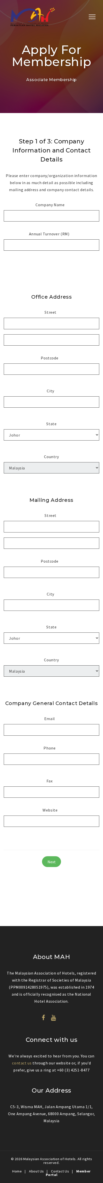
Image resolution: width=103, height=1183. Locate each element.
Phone (51, 747)
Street (51, 312)
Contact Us (60, 1171)
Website (51, 810)
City (51, 390)
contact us (22, 1062)
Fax (51, 780)
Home (17, 1171)
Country (51, 456)
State (51, 423)
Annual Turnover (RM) (51, 233)
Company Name (52, 204)
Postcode (51, 357)
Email (51, 718)
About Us (36, 1171)
